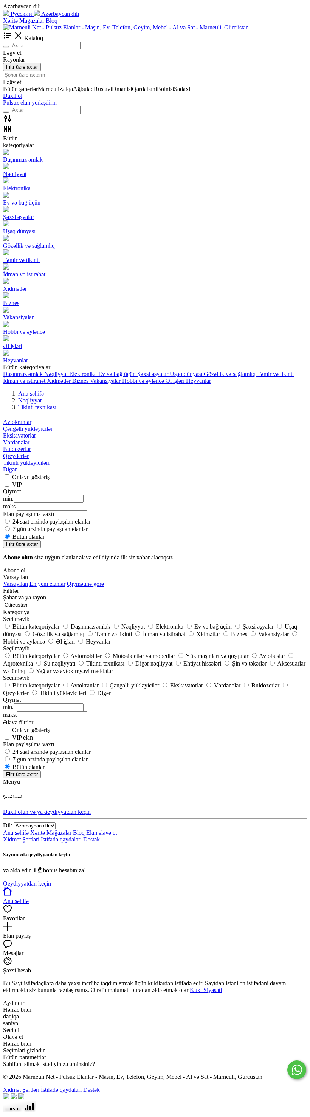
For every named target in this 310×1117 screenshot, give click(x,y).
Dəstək (91, 839)
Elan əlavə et (101, 832)
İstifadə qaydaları (61, 839)
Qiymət (12, 699)
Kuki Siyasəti (206, 990)
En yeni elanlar (47, 584)
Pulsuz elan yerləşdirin (30, 102)
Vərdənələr (16, 442)
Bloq (51, 20)
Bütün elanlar (28, 536)
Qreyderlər (16, 456)
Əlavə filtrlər (18, 722)
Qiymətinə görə (85, 584)
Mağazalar (31, 20)
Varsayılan (15, 584)
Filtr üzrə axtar (22, 67)
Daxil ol (12, 95)
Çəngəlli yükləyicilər (28, 428)
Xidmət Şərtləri (21, 839)
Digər (10, 469)
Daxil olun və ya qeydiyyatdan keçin (47, 812)
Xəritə (10, 20)
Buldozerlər (17, 449)
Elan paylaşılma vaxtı (28, 744)
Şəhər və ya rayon (24, 597)
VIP (17, 484)
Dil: (7, 825)
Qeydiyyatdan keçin (27, 883)
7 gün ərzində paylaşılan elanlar (50, 529)
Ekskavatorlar (19, 435)
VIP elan (22, 737)
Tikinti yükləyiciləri (26, 462)
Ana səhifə (16, 832)
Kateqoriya (16, 612)
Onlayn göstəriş (31, 477)
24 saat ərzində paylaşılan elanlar (51, 521)
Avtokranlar (17, 422)
